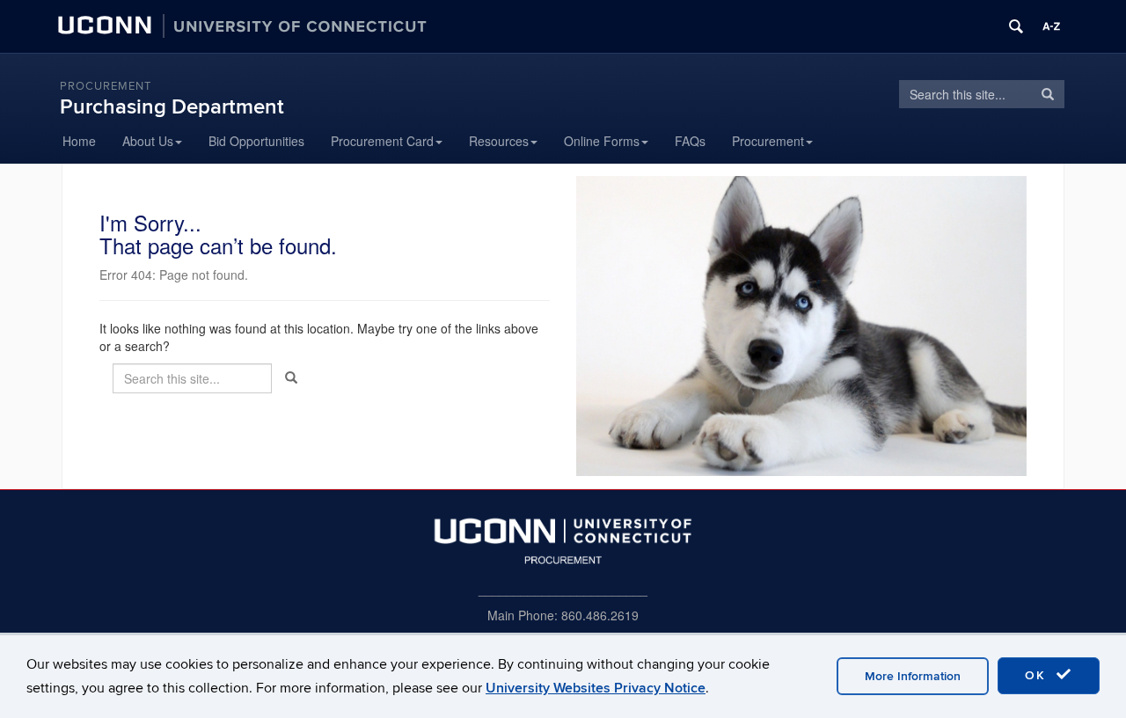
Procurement (105, 86)
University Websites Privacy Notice (596, 688)
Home (79, 141)
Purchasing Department (172, 107)
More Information (913, 676)
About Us (147, 141)
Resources (499, 141)
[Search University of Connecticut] (1016, 26)
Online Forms (602, 141)
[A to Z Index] (1051, 26)
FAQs (690, 141)
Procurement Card (382, 141)
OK (1038, 675)
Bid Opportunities (256, 141)
